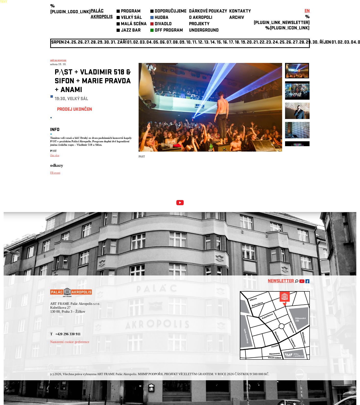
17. (231, 43)
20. (250, 43)
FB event (55, 172)
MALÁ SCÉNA (134, 24)
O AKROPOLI (200, 18)
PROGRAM (131, 11)
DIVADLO (163, 24)
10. (189, 43)
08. (176, 43)
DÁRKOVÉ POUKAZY (208, 11)
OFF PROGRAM (169, 31)
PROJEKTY (199, 24)
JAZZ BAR (131, 31)
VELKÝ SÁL (131, 18)
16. (225, 43)
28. (302, 43)
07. (169, 43)
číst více (54, 155)
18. (237, 43)
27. (296, 43)
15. (219, 43)
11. (194, 43)
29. (309, 43)
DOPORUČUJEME (170, 11)
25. (283, 43)
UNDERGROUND (204, 31)
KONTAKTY (240, 11)
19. (243, 43)
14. (213, 43)
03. (347, 43)
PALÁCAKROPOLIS (102, 14)
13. (207, 43)
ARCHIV (236, 18)
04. (149, 43)
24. (276, 43)
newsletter (281, 281)
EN (307, 11)
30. (315, 43)
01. (334, 43)
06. (163, 43)
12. (201, 43)
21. (256, 43)
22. (263, 43)
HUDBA (161, 18)
